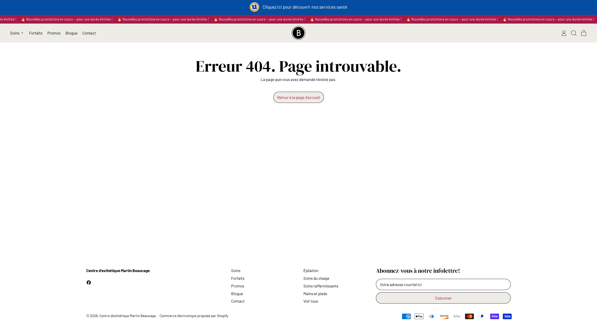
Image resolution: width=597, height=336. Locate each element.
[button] (573, 33)
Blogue (71, 33)
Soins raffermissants (320, 286)
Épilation (310, 270)
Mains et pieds (315, 293)
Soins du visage (316, 278)
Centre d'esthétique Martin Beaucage (127, 316)
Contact (89, 33)
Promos (53, 33)
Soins (235, 270)
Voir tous (310, 301)
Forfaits (35, 33)
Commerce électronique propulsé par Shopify (194, 316)
